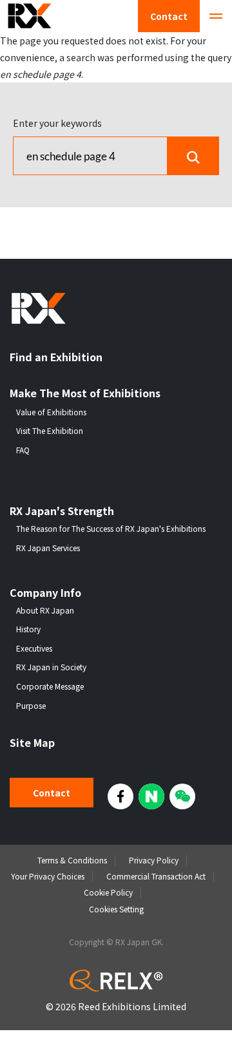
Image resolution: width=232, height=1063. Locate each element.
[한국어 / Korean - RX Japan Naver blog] (151, 796)
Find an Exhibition (56, 357)
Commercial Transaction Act (156, 875)
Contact (169, 16)
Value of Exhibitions (51, 412)
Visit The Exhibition (49, 431)
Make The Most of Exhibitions (85, 393)
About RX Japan (45, 610)
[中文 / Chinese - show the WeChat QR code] (182, 796)
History (28, 629)
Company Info (45, 592)
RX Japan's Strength (62, 511)
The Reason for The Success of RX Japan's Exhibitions (111, 528)
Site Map (32, 742)
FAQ (23, 450)
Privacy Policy (154, 859)
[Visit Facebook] (120, 796)
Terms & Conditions (72, 859)
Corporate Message (50, 686)
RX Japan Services (48, 548)
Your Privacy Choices (47, 875)
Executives (34, 648)
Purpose (31, 706)
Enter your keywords (57, 123)
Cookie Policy (108, 892)
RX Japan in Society (51, 667)
